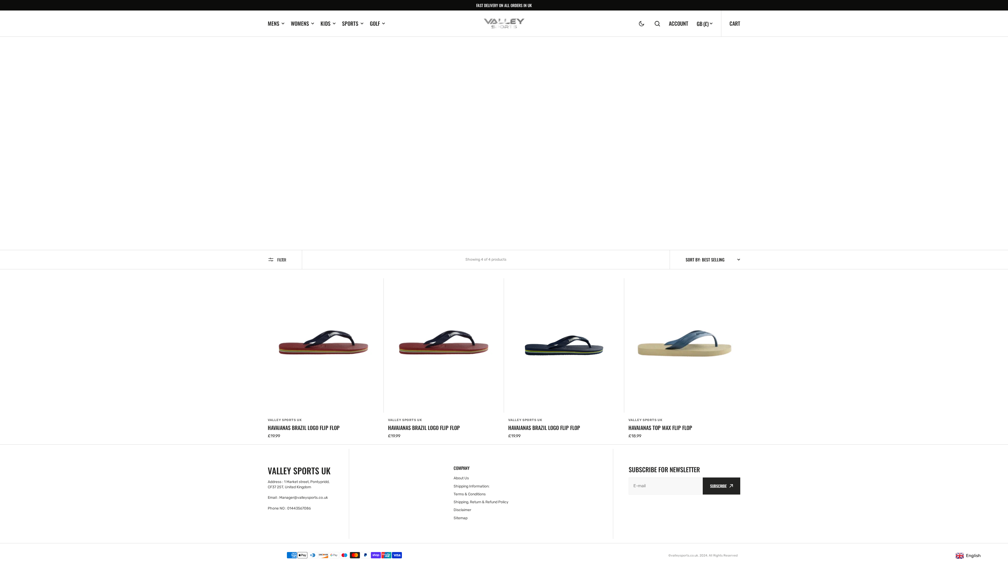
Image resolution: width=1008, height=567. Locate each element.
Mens (273, 23)
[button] (641, 24)
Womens (300, 23)
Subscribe (718, 486)
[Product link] (324, 358)
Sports (350, 23)
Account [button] (678, 23)
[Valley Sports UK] (504, 24)
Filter (281, 259)
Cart (734, 23)
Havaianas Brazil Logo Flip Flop (304, 427)
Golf (375, 23)
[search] (657, 23)
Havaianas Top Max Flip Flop (660, 427)
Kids (325, 23)
